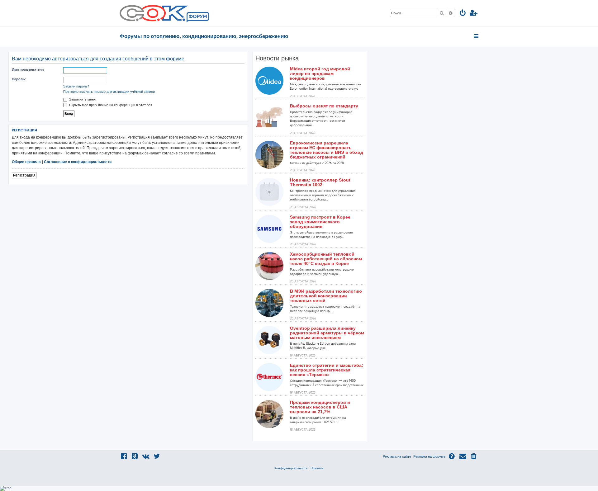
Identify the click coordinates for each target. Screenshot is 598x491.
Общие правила (26, 161)
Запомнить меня (82, 99)
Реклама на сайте (397, 456)
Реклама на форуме (429, 456)
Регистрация (24, 175)
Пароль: (19, 79)
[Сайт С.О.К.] (164, 13)
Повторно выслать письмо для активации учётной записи (109, 91)
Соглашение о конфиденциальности (78, 161)
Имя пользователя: (28, 69)
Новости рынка (277, 58)
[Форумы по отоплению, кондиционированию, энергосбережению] (197, 17)
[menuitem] (462, 13)
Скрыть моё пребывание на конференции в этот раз (110, 105)
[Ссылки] (476, 36)
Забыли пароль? (76, 86)
